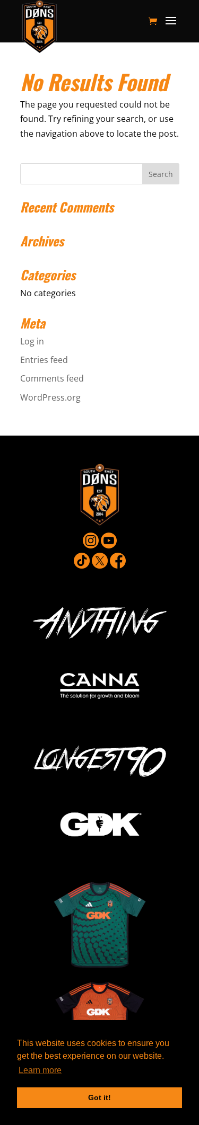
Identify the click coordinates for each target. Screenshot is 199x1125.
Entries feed (44, 360)
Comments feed (52, 378)
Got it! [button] (99, 1097)
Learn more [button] (40, 1070)
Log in (32, 341)
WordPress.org (50, 397)
